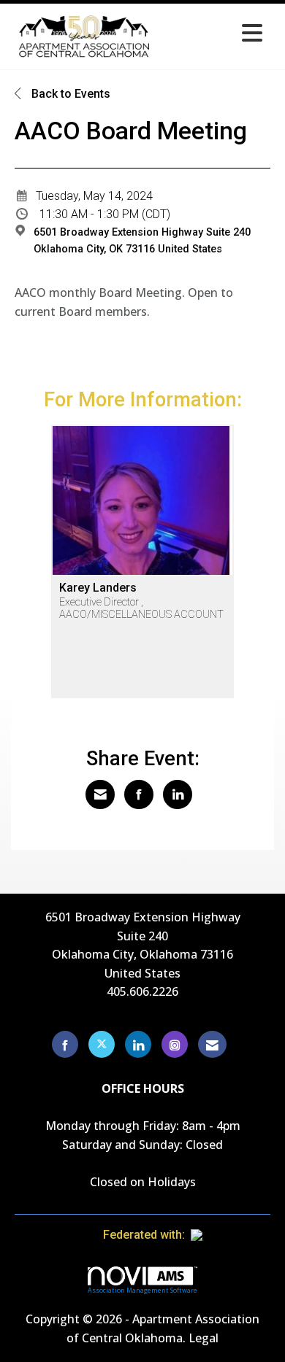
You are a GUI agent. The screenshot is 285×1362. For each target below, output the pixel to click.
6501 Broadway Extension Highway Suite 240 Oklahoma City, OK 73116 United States (142, 240)
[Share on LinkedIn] (177, 794)
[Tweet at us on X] (101, 1044)
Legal (203, 1338)
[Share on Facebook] (138, 794)
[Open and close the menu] (213, 34)
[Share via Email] (100, 794)
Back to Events (69, 94)
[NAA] (225, 1235)
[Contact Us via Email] (212, 1044)
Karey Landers (98, 588)
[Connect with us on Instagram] (175, 1044)
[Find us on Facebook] (65, 1044)
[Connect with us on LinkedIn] (138, 1044)
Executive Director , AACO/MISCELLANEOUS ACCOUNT (141, 608)
